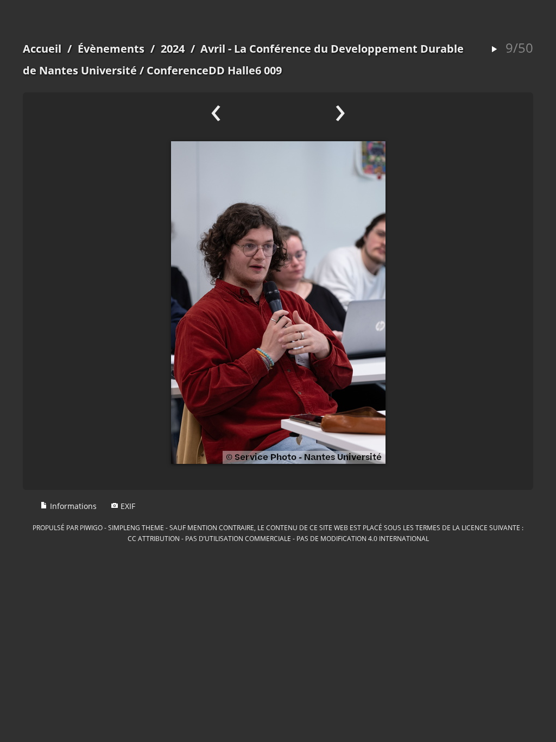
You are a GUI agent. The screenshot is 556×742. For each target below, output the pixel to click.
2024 (173, 48)
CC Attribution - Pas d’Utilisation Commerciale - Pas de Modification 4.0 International (278, 538)
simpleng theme (136, 527)
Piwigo (91, 527)
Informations (72, 506)
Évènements (111, 48)
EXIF (126, 506)
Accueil (42, 48)
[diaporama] (494, 50)
